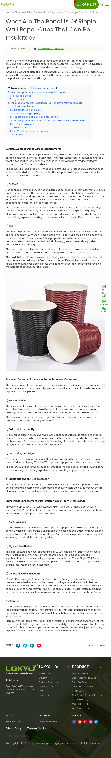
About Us (43, 686)
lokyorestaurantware (43, 88)
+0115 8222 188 (14, 721)
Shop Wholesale (80, 673)
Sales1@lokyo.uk (48, 721)
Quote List (85, 3)
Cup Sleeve (78, 699)
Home (9, 12)
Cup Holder (77, 703)
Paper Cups (78, 690)
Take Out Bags (79, 682)
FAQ (41, 690)
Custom (43, 677)
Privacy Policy (13, 728)
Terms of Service (37, 728)
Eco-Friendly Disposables (84, 695)
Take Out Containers (82, 686)
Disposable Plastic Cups (84, 677)
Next (102, 645)
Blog (17, 12)
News (41, 695)
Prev (91, 645)
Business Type (46, 682)
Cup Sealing (78, 708)
